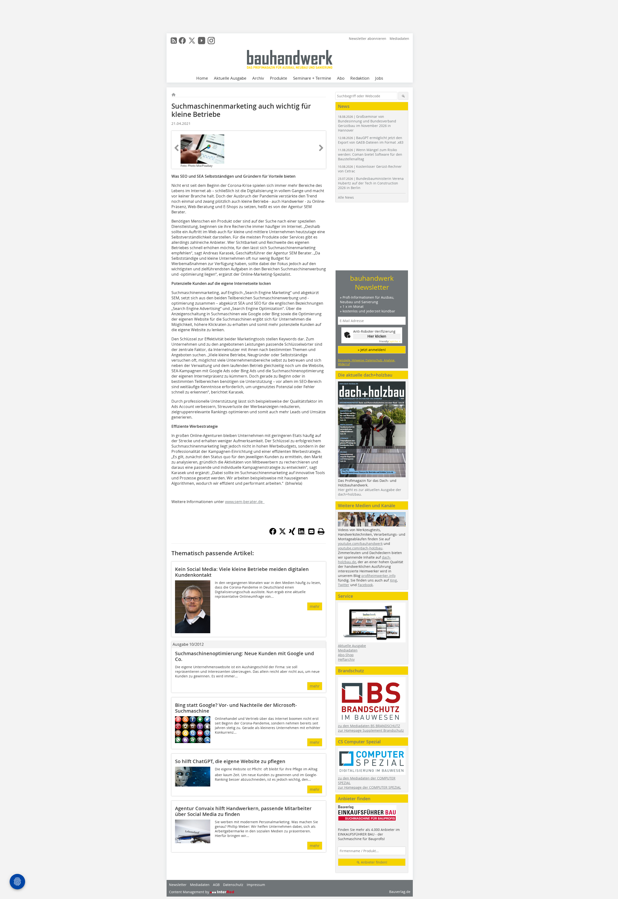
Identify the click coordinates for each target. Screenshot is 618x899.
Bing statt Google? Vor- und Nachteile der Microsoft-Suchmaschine (236, 708)
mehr (315, 606)
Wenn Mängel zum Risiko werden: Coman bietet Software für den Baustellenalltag (370, 154)
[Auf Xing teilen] (292, 533)
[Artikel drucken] (321, 531)
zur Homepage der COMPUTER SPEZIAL (369, 787)
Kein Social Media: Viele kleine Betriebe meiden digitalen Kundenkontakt (242, 572)
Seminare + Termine (312, 78)
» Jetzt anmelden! (372, 349)
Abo (340, 78)
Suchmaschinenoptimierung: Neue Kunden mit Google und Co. (244, 656)
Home (202, 78)
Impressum (256, 884)
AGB (216, 884)
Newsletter (178, 884)
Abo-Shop (346, 655)
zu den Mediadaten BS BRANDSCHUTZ (369, 725)
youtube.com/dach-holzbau (360, 548)
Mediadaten (399, 38)
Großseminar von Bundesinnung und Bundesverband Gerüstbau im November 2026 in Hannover (367, 123)
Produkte (278, 78)
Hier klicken (376, 336)
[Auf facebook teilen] (273, 533)
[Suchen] (403, 96)
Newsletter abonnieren (367, 38)
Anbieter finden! (373, 862)
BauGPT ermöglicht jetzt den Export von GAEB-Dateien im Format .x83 (370, 140)
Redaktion (359, 78)
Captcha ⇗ (389, 341)
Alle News (346, 197)
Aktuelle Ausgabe (230, 78)
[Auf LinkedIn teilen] (302, 533)
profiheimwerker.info (378, 575)
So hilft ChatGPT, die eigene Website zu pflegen (230, 761)
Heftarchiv (346, 659)
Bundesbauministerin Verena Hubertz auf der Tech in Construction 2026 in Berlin (371, 183)
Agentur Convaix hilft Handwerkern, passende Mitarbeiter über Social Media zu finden (243, 811)
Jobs (379, 78)
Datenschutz (233, 884)
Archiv (258, 78)
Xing (393, 580)
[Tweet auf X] (282, 533)
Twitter (343, 585)
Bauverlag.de (399, 891)
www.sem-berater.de (245, 501)
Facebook (365, 585)
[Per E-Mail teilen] (311, 531)
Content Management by (189, 892)
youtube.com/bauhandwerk (360, 543)
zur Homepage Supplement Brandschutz (371, 730)
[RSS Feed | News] (173, 40)
